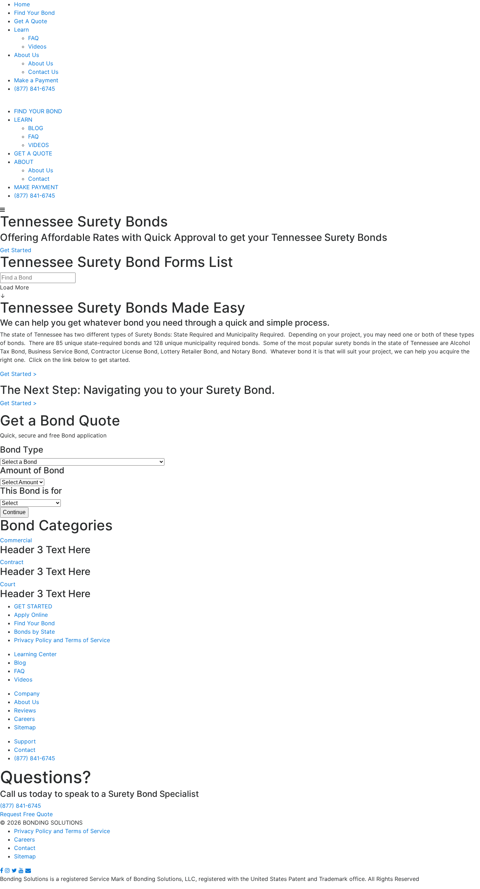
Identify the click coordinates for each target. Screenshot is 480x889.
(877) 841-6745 (34, 88)
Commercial (16, 540)
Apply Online (31, 614)
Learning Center (35, 654)
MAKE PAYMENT (36, 187)
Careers (24, 718)
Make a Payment (36, 80)
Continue (14, 512)
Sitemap (25, 727)
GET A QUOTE (33, 153)
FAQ (33, 37)
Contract (12, 561)
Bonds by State (34, 631)
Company (27, 693)
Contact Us (43, 71)
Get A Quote (30, 21)
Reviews (25, 710)
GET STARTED (33, 606)
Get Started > (18, 373)
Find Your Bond (34, 12)
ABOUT (23, 161)
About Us (26, 54)
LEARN (23, 119)
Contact (39, 178)
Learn (21, 29)
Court (7, 584)
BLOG (35, 128)
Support (25, 741)
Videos (37, 46)
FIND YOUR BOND (38, 111)
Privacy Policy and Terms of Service (62, 640)
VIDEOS (38, 144)
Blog (20, 662)
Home (22, 4)
